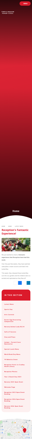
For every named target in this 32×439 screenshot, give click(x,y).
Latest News (19, 226)
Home (3, 226)
